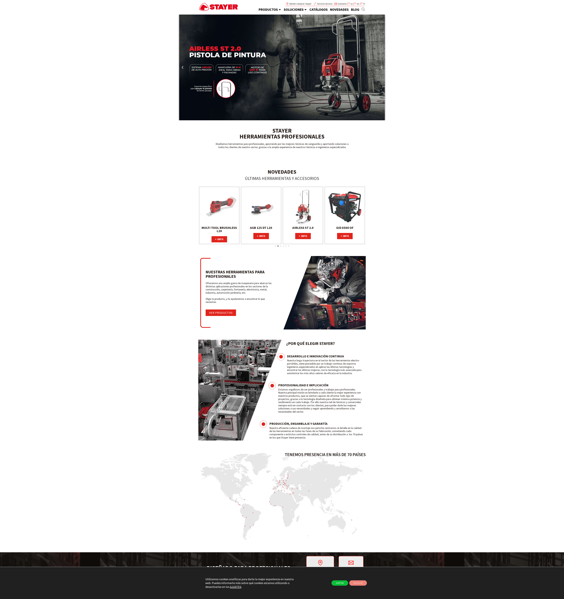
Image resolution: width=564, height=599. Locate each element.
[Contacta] (351, 562)
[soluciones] (305, 9)
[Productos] (280, 9)
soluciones (294, 9)
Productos (268, 9)
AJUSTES (235, 587)
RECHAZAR (358, 583)
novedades (339, 9)
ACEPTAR (340, 583)
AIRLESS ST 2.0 (303, 228)
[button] (182, 67)
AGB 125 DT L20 (261, 228)
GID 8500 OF (345, 228)
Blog (355, 9)
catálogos (318, 9)
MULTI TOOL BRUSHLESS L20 (219, 229)
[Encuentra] (320, 563)
